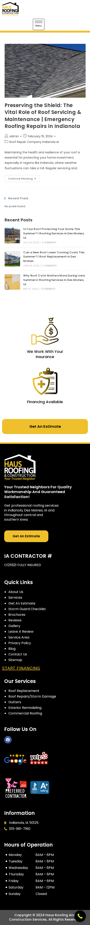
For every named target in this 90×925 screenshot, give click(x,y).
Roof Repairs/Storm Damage (32, 696)
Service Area (18, 637)
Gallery (14, 625)
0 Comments (49, 242)
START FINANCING (21, 668)
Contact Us (17, 654)
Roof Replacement (23, 690)
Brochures (16, 614)
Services (15, 597)
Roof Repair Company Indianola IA (34, 142)
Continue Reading (24, 177)
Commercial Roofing (25, 713)
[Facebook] (8, 739)
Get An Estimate (45, 426)
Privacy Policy (19, 643)
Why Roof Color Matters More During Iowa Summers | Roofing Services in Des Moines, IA (54, 280)
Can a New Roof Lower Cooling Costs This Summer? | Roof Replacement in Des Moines (54, 256)
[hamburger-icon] (38, 24)
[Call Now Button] (80, 916)
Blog (11, 648)
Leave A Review (20, 631)
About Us (15, 591)
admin (14, 136)
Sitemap (15, 659)
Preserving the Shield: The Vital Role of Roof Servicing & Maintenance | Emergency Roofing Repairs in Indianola (43, 116)
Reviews (15, 620)
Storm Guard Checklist (27, 609)
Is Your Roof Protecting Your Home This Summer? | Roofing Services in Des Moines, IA (53, 233)
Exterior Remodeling (24, 707)
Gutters (14, 702)
